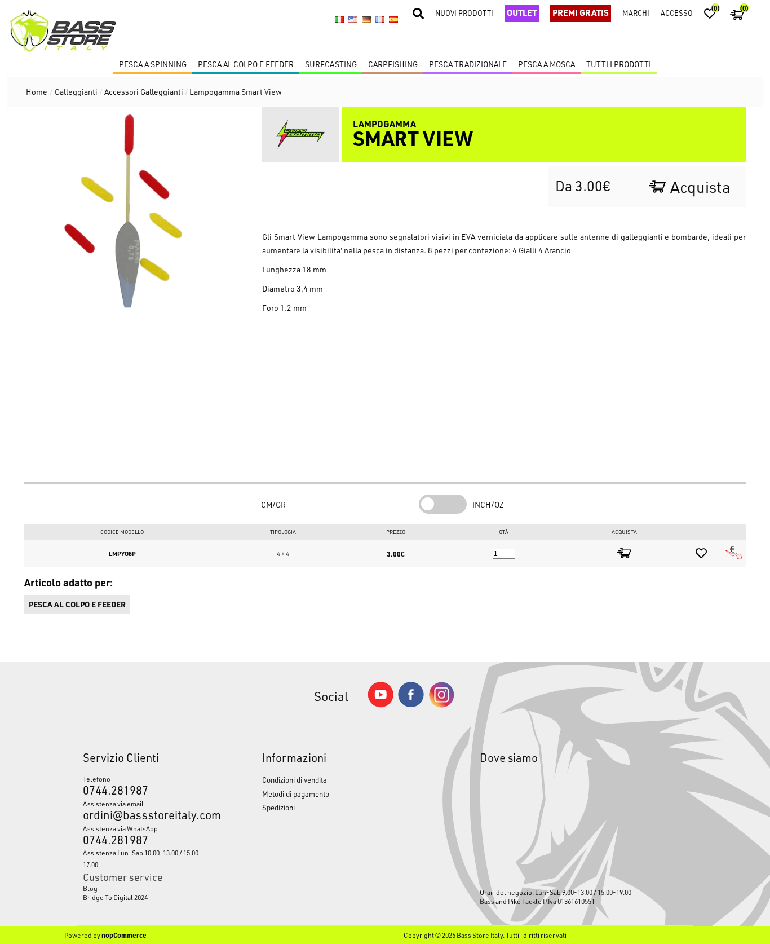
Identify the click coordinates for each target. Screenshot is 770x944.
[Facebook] (411, 704)
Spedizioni (278, 807)
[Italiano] (339, 20)
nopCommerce (124, 934)
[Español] (393, 20)
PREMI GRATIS (580, 12)
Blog (90, 888)
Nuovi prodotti (464, 12)
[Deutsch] (366, 20)
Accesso (677, 12)
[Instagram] (441, 704)
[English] (353, 20)
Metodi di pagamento (295, 794)
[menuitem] (149, 888)
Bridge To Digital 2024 (115, 897)
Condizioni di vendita (294, 779)
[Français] (380, 20)
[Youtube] (380, 704)
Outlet (522, 12)
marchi (635, 12)
